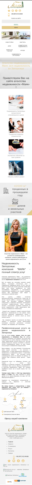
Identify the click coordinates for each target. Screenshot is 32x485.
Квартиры (23, 42)
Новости (10, 444)
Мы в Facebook (17, 11)
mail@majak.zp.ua (17, 438)
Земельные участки (9, 50)
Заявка (10, 453)
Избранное (9, 10)
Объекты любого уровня (16, 177)
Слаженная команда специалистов (16, 135)
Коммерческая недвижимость (22, 46)
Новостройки (9, 42)
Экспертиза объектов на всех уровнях (16, 157)
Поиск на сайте (16, 18)
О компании (12, 446)
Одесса (15, 408)
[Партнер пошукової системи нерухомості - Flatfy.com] (9, 480)
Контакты (11, 451)
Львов (5, 401)
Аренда (22, 50)
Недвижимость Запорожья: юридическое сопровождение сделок (16, 113)
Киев (14, 399)
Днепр (21, 404)
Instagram (13, 11)
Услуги (10, 448)
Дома (9, 46)
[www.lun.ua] (16, 465)
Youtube (20, 11)
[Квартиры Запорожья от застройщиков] (16, 470)
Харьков (23, 400)
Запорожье (21, 408)
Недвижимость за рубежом (16, 55)
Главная (10, 442)
